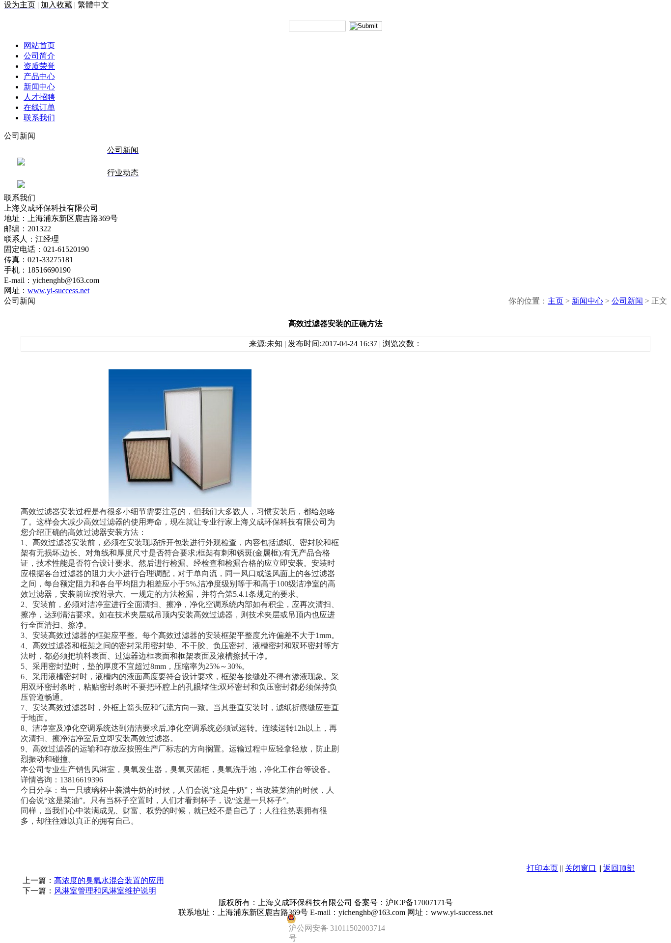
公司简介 (39, 56)
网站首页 (39, 45)
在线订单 (39, 107)
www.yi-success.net (58, 290)
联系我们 (39, 117)
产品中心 (39, 76)
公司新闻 (627, 301)
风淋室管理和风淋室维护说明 (105, 891)
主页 (555, 301)
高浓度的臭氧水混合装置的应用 (109, 880)
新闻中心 (39, 87)
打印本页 (542, 868)
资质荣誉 (39, 66)
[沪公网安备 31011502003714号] (335, 918)
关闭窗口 (580, 868)
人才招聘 (39, 97)
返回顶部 (619, 868)
